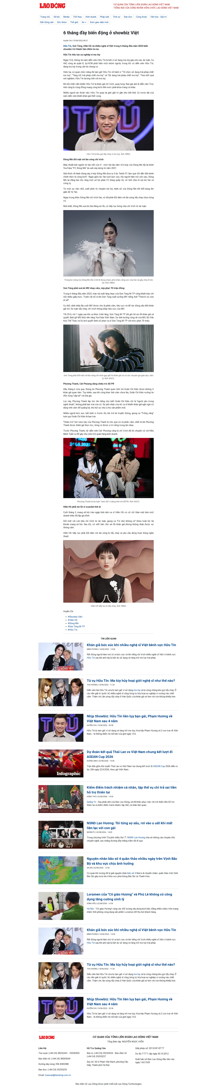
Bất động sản (46, 22)
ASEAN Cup (159, 766)
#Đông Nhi (73, 623)
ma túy (137, 690)
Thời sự (116, 16)
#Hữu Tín (72, 629)
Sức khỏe (62, 22)
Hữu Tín (67, 46)
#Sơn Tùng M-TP (76, 626)
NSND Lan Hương (136, 837)
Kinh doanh (91, 16)
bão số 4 (131, 873)
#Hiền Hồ (72, 620)
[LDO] (60, 657)
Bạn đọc (128, 16)
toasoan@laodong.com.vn (58, 1075)
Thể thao (77, 16)
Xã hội (57, 16)
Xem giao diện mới (99, 22)
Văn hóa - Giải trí (158, 16)
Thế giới (74, 22)
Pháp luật (104, 16)
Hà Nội (90, 908)
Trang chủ (45, 16)
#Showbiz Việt (75, 616)
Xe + (84, 22)
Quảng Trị (91, 802)
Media (66, 16)
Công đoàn (141, 16)
